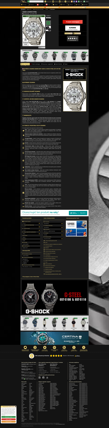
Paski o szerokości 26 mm (83, 402)
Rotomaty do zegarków (73, 415)
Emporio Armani (24, 407)
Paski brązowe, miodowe (83, 408)
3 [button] (79, 343)
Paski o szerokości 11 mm (83, 387)
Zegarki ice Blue (41, 390)
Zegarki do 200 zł (53, 397)
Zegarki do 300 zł (53, 398)
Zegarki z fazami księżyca (54, 389)
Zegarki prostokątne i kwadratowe (42, 409)
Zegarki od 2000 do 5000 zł (54, 403)
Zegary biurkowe (52, 408)
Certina (22, 401)
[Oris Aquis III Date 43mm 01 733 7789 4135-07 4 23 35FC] (35, 322)
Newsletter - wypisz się (73, 377)
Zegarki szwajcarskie (53, 384)
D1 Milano (23, 404)
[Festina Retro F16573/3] (64, 322)
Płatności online (81, 369)
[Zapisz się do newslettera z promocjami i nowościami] (72, 1)
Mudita (30, 395)
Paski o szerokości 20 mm (83, 397)
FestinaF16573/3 (64, 328)
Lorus (30, 387)
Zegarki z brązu (41, 392)
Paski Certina (71, 397)
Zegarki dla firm (81, 376)
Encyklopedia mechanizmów (73, 367)
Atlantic (22, 387)
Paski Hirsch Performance (73, 401)
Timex (30, 413)
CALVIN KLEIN (23, 398)
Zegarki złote (52, 396)
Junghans (22, 420)
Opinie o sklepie (81, 368)
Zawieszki (70, 420)
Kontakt (80, 364)
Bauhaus (22, 390)
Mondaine (30, 394)
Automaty (40, 384)
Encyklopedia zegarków (73, 368)
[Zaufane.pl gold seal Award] (31, 355)
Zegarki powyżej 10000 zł (54, 405)
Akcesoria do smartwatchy (73, 385)
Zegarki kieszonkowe (42, 399)
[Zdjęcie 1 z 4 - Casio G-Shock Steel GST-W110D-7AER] (33, 30)
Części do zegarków (72, 365)
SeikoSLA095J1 (54, 328)
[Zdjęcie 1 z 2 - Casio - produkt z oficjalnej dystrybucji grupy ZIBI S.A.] (74, 74)
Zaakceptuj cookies (8, 417)
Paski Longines (71, 403)
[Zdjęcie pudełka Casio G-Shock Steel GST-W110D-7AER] (48, 28)
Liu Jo (30, 385)
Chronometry (41, 385)
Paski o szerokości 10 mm (83, 386)
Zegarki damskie (41, 387)
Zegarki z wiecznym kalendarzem (55, 394)
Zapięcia (70, 419)
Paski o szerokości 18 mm (83, 395)
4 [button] (80, 343)
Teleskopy (70, 417)
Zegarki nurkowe (41, 406)
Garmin (22, 414)
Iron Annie (23, 417)
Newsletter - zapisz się (72, 376)
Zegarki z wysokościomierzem (55, 395)
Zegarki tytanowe (53, 386)
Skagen (30, 406)
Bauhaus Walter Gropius (24, 392)
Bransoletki (71, 388)
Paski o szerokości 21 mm (83, 398)
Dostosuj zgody (9, 422)
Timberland (31, 411)
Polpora (30, 400)
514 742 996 (26, 370)
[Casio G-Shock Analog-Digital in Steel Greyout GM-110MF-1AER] (35, 56)
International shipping (72, 373)
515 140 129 (26, 367)
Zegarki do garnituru (42, 395)
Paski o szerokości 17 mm (83, 394)
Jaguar (22, 418)
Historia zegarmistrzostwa (73, 371)
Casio (22, 400)
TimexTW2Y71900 (44, 328)
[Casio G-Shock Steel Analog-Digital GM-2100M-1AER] (83, 56)
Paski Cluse (71, 398)
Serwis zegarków (82, 374)
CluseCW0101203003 (74, 328)
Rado (30, 401)
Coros (22, 403)
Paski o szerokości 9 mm (83, 385)
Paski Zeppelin (71, 411)
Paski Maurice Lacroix (72, 405)
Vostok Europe (31, 417)
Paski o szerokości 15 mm (83, 391)
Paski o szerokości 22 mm (83, 399)
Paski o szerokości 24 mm (83, 401)
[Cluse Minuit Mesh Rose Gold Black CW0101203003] (74, 322)
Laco (30, 384)
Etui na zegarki (71, 390)
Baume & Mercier (24, 394)
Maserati (30, 390)
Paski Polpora (71, 407)
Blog (70, 364)
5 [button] (81, 343)
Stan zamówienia (82, 375)
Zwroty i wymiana (82, 377)
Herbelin (22, 416)
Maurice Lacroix (31, 391)
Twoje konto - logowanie (73, 378)
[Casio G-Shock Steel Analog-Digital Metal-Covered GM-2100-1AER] (74, 56)
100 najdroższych (41, 383)
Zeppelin (30, 419)
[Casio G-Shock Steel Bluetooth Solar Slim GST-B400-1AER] (54, 56)
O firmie (80, 367)
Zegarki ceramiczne (42, 394)
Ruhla (30, 402)
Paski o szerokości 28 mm (83, 403)
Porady (80, 370)
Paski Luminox (71, 404)
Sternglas (30, 408)
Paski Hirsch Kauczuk (72, 400)
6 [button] (82, 343)
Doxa (22, 406)
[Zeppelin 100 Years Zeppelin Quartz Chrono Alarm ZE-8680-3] (83, 322)
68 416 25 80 (42, 369)
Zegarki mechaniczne (42, 403)
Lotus (30, 388)
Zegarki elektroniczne (42, 397)
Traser (30, 415)
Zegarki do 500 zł (53, 400)
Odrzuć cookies (8, 419)
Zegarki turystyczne (53, 385)
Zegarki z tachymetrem (54, 391)
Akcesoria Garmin (72, 383)
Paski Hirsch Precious (72, 402)
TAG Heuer (31, 410)
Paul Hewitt (31, 399)
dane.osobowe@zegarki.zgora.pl (60, 424)
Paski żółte (81, 417)
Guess (22, 415)
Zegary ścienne (52, 407)
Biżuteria (70, 386)
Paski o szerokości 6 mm (83, 383)
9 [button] (86, 343)
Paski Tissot (71, 410)
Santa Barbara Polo (32, 403)
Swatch (30, 409)
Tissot (30, 414)
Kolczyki (70, 391)
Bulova (22, 397)
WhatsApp (26, 379)
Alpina (22, 385)
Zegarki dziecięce (41, 396)
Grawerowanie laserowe (73, 370)
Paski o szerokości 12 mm (83, 388)
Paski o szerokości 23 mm (83, 400)
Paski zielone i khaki (82, 416)
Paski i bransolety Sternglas (73, 413)
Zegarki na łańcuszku (42, 404)
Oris (30, 397)
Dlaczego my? (81, 365)
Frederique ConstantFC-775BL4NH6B (25, 328)
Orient (30, 396)
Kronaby (30, 383)
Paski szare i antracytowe (83, 415)
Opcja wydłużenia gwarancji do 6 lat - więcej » (53, 274)
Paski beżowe (81, 405)
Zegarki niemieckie (42, 405)
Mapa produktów (72, 375)
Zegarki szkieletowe (53, 383)
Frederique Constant (24, 413)
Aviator (22, 388)
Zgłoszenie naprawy (72, 379)
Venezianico (31, 416)
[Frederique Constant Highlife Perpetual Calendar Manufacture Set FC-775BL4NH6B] (25, 322)
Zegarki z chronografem (54, 388)
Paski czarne (81, 409)
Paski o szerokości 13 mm (83, 389)
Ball (22, 389)
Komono (22, 421)
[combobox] (36, 1)
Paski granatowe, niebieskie (83, 411)
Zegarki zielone (41, 391)
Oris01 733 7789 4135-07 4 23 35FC (35, 328)
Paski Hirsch (71, 399)
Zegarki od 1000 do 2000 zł (54, 402)
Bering (22, 395)
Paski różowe (81, 414)
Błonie (22, 396)
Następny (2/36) (41, 47)
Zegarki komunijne (82, 378)
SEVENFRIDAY (31, 405)
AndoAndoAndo (23, 386)
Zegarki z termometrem (54, 392)
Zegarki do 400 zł (53, 399)
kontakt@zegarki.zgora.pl (32, 364)
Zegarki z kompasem (53, 390)
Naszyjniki (70, 395)
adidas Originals (24, 383)
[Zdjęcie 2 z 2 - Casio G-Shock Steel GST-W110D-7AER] (74, 96)
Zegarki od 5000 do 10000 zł (54, 404)
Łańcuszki (70, 392)
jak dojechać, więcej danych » (43, 370)
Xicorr (30, 418)
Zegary (51, 406)
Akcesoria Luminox (72, 384)
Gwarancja (70, 369)
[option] (54, 339)
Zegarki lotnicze (41, 402)
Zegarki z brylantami (53, 387)
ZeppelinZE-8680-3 (83, 328)
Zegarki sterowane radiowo (43, 410)
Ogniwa (70, 396)
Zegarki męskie (41, 388)
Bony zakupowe (71, 387)
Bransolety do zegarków (73, 389)
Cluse (22, 402)
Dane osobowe (71, 366)
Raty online (81, 371)
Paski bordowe (81, 407)
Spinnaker (30, 407)
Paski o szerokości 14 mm (83, 390)
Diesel (22, 405)
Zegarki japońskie (41, 398)
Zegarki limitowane (42, 401)
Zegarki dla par (41, 389)
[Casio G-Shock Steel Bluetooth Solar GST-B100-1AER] (25, 56)
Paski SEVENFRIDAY (72, 409)
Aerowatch (23, 384)
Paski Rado (71, 408)
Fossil (22, 411)
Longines (30, 386)
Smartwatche (41, 386)
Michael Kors (31, 392)
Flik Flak (22, 410)
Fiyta (22, 409)
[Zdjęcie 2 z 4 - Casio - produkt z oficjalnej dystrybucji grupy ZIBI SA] (48, 17)
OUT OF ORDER (31, 398)
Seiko (30, 404)
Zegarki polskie (41, 407)
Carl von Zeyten (23, 399)
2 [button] (78, 343)
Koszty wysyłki (71, 374)
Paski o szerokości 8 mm (83, 384)
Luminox (30, 389)
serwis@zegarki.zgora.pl (32, 373)
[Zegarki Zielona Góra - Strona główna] (23, 1)
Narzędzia (70, 394)
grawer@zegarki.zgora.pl (32, 376)
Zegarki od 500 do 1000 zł (54, 401)
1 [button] (77, 343)
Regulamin (81, 373)
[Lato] (54, 339)
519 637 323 (26, 373)
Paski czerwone (81, 410)
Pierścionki (71, 414)
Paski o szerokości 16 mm (83, 392)
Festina (22, 408)
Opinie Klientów (58, 64)
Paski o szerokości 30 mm (83, 404)
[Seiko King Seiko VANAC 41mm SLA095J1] (54, 322)
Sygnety (70, 416)
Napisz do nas (81, 366)
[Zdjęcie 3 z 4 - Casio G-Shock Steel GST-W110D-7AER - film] (48, 23)
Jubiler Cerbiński (24, 419)
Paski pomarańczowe (82, 413)
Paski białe (81, 406)
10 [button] (87, 343)
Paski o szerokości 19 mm (83, 396)
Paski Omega (71, 406)
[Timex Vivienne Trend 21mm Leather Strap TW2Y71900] (44, 322)
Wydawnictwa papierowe (73, 418)
